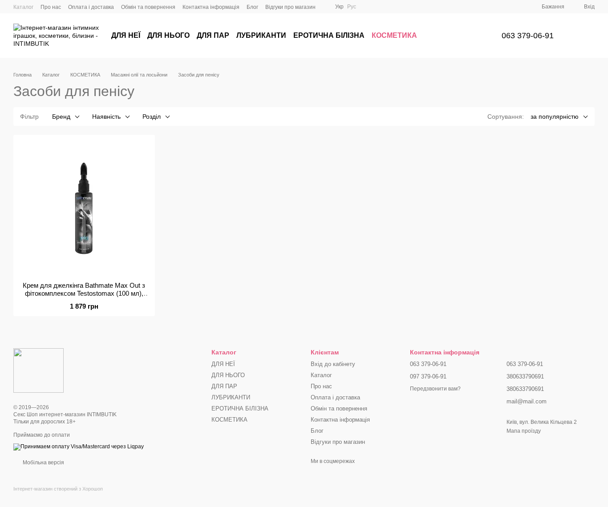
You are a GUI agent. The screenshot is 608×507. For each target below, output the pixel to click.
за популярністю (555, 116)
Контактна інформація (210, 7)
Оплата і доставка (91, 7)
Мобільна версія (42, 462)
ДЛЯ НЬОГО (168, 35)
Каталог (23, 7)
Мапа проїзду (524, 431)
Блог (252, 7)
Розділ (151, 116)
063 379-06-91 (528, 36)
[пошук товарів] (473, 35)
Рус (351, 6)
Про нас (51, 7)
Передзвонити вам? (435, 389)
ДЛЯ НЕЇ (125, 35)
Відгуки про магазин (290, 7)
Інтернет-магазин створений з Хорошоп (58, 488)
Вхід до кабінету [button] (333, 364)
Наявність (106, 116)
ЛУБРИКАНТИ (261, 35)
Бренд (61, 116)
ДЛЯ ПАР (213, 35)
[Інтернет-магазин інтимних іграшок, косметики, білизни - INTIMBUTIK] (38, 370)
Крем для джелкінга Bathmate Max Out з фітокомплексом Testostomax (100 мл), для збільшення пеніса (84, 293)
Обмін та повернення (148, 7)
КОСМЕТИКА (394, 35)
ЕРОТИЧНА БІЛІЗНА (329, 35)
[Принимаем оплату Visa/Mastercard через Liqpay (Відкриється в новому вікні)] (78, 446)
